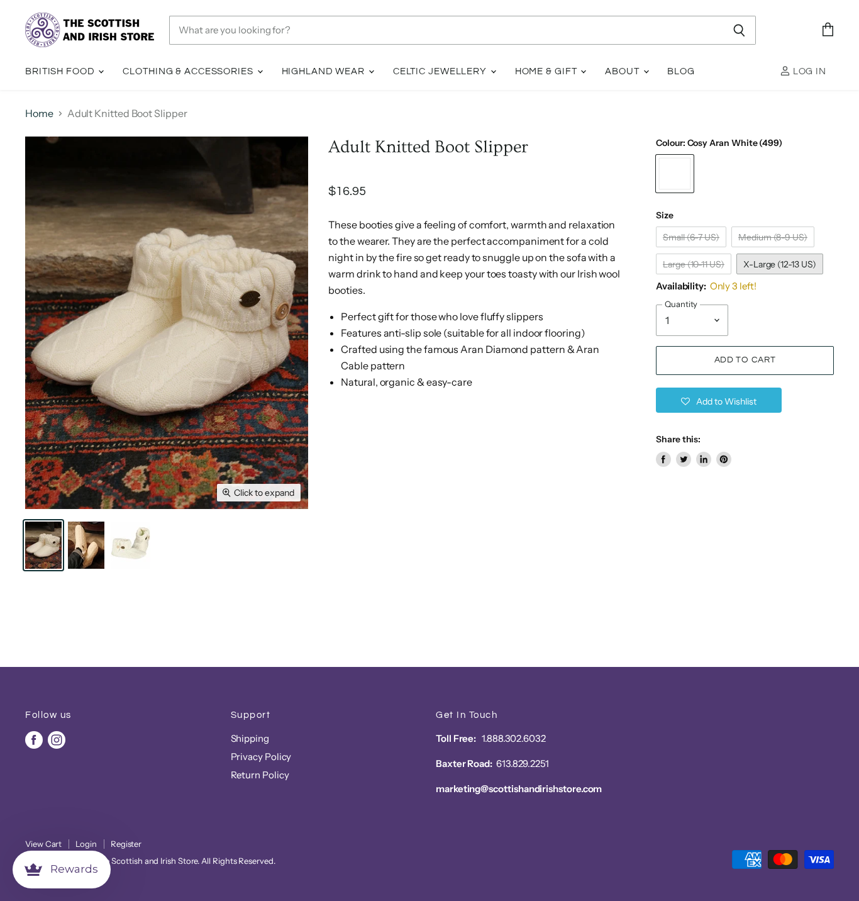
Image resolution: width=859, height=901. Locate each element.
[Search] (739, 30)
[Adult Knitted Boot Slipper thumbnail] (43, 545)
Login (86, 844)
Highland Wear (324, 71)
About (623, 71)
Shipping (250, 738)
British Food (61, 71)
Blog (681, 71)
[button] (719, 400)
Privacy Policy (261, 757)
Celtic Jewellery (441, 71)
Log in (808, 71)
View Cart (43, 844)
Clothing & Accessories (189, 71)
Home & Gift (547, 71)
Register (126, 844)
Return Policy (260, 775)
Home (39, 113)
